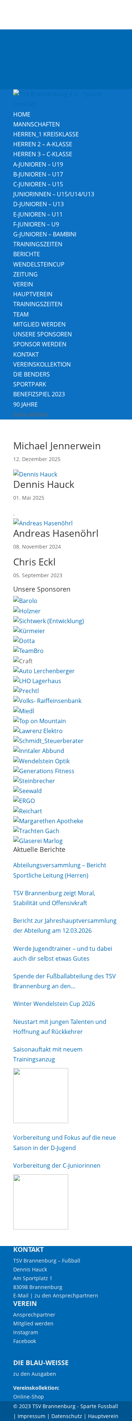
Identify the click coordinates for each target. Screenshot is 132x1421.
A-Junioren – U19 (38, 164)
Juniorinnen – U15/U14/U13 (53, 194)
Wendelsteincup (39, 264)
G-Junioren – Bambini (44, 234)
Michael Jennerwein (57, 445)
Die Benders (31, 374)
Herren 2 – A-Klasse (42, 144)
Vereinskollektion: (36, 1387)
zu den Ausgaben (34, 1373)
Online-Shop (28, 1396)
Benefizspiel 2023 (39, 394)
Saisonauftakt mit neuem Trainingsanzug (47, 1054)
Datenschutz (30, 84)
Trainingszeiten (37, 244)
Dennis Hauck (43, 484)
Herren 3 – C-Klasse (42, 154)
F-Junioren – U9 (36, 224)
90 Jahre (25, 404)
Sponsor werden (39, 344)
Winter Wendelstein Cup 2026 (54, 1004)
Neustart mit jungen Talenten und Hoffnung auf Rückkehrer (59, 1027)
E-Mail (21, 1295)
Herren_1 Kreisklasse (46, 134)
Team (21, 314)
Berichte (26, 254)
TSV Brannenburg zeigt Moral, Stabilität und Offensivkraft (54, 898)
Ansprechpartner (34, 1314)
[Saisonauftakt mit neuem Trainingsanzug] (40, 1095)
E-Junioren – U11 (38, 214)
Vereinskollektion (42, 364)
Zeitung (25, 274)
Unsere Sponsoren (42, 334)
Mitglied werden (39, 324)
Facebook (26, 44)
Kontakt (24, 54)
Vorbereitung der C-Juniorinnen (56, 1165)
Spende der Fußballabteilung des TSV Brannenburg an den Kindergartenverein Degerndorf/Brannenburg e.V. (64, 981)
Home (21, 114)
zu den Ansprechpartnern (66, 1295)
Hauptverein (32, 294)
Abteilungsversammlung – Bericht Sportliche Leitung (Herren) (59, 870)
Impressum (29, 74)
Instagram (27, 34)
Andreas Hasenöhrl (56, 533)
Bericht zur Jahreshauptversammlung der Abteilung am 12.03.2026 (65, 926)
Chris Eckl (34, 561)
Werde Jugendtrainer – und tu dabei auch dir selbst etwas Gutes (62, 954)
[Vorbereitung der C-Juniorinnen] (40, 1201)
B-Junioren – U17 (38, 174)
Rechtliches (29, 64)
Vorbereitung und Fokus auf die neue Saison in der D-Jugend (64, 1142)
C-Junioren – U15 (38, 184)
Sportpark (29, 384)
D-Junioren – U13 (38, 204)
